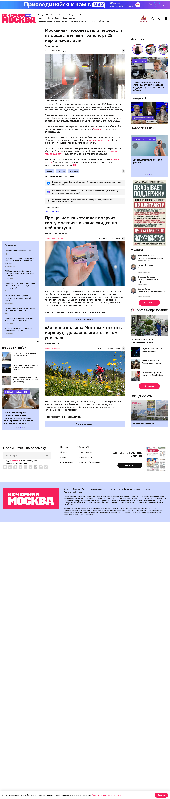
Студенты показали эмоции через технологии (153, 350)
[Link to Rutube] (41, 467)
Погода (74, 171)
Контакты (147, 489)
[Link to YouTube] (25, 467)
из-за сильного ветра (99, 140)
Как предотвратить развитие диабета (149, 145)
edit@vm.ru (131, 502)
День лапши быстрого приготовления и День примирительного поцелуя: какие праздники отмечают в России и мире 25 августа (18, 418)
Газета (54, 15)
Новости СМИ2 (52, 212)
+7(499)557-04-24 (107, 502)
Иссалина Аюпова (53, 343)
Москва (61, 171)
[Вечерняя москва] (31, 498)
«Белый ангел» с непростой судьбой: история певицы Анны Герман (138, 49)
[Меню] (166, 18)
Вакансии (128, 489)
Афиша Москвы (61, 21)
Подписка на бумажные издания (96, 489)
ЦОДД (49, 171)
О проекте (149, 386)
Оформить (130, 465)
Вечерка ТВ (43, 15)
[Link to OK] (15, 467)
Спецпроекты (69, 18)
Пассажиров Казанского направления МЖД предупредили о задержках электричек (20, 260)
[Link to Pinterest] (46, 467)
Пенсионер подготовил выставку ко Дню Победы (152, 374)
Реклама (76, 489)
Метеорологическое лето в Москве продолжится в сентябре (20, 309)
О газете (68, 489)
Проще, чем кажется (59, 238)
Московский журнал (68, 15)
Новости (42, 18)
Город (7, 254)
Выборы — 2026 (104, 21)
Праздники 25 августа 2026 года (20, 398)
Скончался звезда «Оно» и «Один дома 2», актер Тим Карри (19, 319)
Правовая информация (73, 492)
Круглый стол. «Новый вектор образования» (149, 113)
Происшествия (10, 266)
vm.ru (112, 500)
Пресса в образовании (90, 15)
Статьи (63, 452)
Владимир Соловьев (146, 277)
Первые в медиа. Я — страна (82, 21)
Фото (50, 18)
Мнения (137, 250)
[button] (6, 398)
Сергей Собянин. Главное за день (19, 250)
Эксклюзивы (140, 61)
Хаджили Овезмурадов (56, 233)
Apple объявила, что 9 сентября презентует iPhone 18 (18, 329)
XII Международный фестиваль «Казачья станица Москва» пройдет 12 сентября (20, 273)
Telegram (98, 129)
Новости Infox (14, 347)
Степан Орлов (144, 289)
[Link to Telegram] (30, 467)
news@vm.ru (68, 504)
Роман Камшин (51, 46)
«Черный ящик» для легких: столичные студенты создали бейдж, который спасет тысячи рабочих (149, 68)
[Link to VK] (10, 467)
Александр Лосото (146, 255)
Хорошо (161, 795)
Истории (137, 39)
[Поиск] (152, 18)
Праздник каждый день (17, 391)
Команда (137, 489)
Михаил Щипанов (145, 265)
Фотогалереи (66, 462)
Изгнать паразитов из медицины (150, 258)
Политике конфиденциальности (106, 795)
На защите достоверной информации (148, 281)
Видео (58, 18)
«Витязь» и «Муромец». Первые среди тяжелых (152, 362)
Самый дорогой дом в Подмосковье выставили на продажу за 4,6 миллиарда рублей (20, 285)
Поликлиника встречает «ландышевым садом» (143, 341)
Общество (9, 278)
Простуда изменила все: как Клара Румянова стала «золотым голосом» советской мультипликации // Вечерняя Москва (151, 49)
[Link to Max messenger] (5, 467)
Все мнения (149, 303)
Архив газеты (85, 452)
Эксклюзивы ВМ (45, 21)
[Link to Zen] (20, 467)
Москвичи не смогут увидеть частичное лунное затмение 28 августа (18, 298)
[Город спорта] (143, 18)
